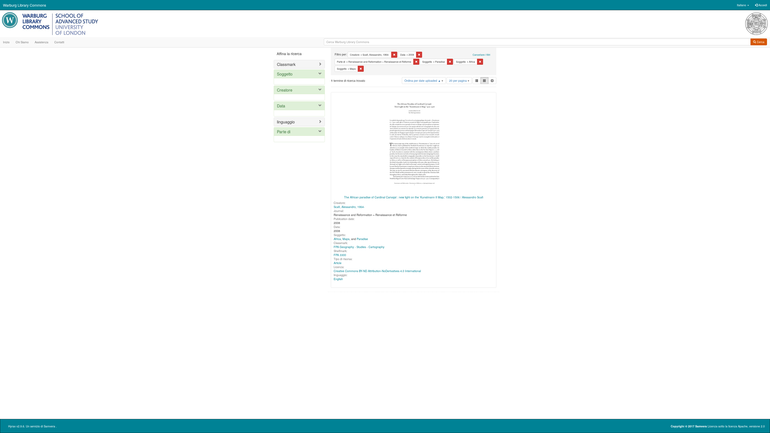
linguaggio (286, 122)
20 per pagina (458, 81)
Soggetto (285, 74)
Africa (337, 239)
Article (337, 263)
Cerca (760, 42)
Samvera (49, 426)
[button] (743, 5)
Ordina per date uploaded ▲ (423, 81)
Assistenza (41, 42)
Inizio (6, 42)
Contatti (59, 42)
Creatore (284, 90)
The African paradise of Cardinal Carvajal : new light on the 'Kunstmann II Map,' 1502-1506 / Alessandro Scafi (413, 197)
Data (281, 106)
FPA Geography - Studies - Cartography (359, 247)
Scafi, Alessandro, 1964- (349, 207)
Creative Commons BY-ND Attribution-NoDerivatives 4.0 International (377, 271)
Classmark (286, 64)
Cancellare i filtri (481, 54)
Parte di (283, 131)
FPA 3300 (340, 255)
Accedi (762, 5)
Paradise (362, 239)
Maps (346, 239)
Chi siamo (22, 42)
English (338, 279)
